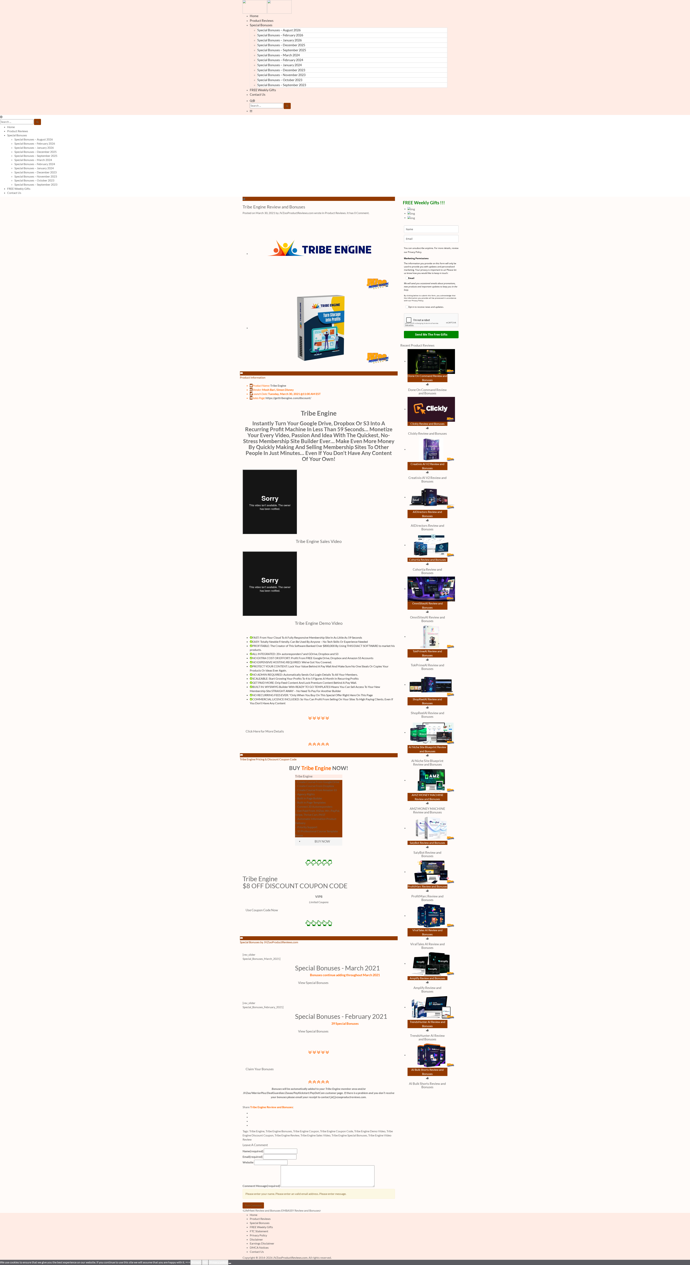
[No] (229, 1263)
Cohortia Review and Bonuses (427, 571)
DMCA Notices (259, 1247)
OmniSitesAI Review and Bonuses (427, 619)
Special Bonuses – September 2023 (281, 85)
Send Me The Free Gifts (431, 334)
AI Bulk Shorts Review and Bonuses (427, 1085)
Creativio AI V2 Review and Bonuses (427, 479)
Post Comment (253, 1205)
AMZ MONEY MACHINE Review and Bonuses (427, 810)
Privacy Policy (258, 1235)
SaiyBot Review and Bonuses (427, 854)
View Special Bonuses (313, 983)
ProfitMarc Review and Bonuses (427, 898)
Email (253, 1156)
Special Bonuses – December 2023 (281, 70)
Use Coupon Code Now (262, 910)
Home (254, 16)
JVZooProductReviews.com (290, 1257)
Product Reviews (261, 20)
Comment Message (261, 1185)
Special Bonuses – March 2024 (278, 55)
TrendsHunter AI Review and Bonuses (427, 1037)
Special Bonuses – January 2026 (279, 40)
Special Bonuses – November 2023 (281, 75)
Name (253, 1151)
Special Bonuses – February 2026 (280, 35)
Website (248, 1162)
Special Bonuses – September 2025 (281, 50)
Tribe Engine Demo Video (369, 1131)
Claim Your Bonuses (260, 1069)
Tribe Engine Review (287, 1135)
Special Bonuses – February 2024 (280, 60)
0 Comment (361, 213)
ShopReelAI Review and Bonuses (427, 714)
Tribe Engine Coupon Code (336, 1131)
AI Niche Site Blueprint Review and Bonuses (427, 762)
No (205, 1262)
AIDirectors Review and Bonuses (427, 527)
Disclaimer (256, 1239)
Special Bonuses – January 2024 (279, 65)
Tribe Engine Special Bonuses (349, 1135)
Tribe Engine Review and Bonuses (274, 206)
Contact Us (257, 94)
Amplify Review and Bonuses (427, 989)
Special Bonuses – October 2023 (279, 80)
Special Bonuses (261, 25)
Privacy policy (218, 1262)
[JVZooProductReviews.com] (267, 6)
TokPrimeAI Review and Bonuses (427, 667)
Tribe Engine (319, 413)
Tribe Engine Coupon (306, 1131)
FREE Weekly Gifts (263, 90)
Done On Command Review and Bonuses (427, 391)
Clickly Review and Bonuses (427, 433)
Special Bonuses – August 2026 (279, 30)
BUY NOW (322, 841)
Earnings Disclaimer (262, 1243)
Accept (196, 1262)
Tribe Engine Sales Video (315, 1135)
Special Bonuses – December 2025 (281, 45)
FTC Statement (259, 1231)
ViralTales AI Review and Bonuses (427, 946)
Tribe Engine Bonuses (279, 1131)
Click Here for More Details (265, 731)
